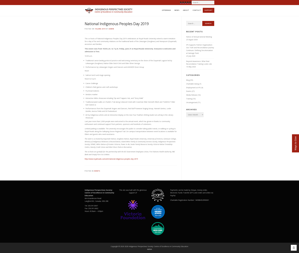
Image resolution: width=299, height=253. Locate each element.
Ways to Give (295, 143)
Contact (197, 10)
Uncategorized (191, 102)
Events (97, 171)
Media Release (191, 95)
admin (111, 29)
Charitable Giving (192, 84)
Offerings (166, 10)
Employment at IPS (193, 87)
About (186, 10)
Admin (149, 249)
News (176, 10)
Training (189, 99)
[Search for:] (203, 2)
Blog (188, 80)
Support (209, 10)
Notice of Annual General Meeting (199, 37)
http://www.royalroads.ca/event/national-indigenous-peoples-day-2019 (111, 159)
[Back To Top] (294, 248)
